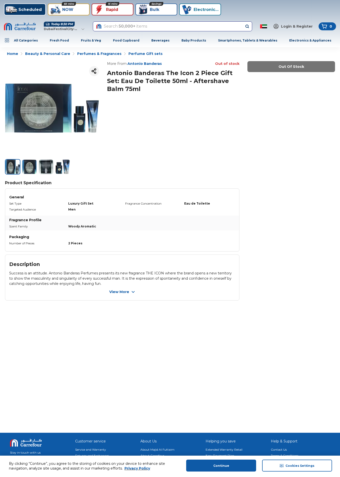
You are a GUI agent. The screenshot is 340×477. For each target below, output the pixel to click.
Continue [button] (221, 466)
